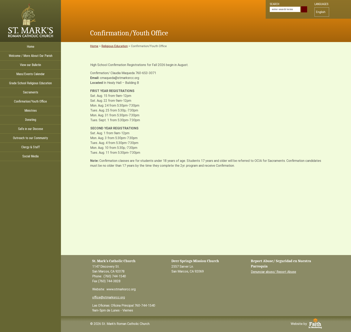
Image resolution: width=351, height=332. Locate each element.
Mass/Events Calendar (30, 74)
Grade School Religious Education (30, 83)
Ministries (30, 110)
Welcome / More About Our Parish (30, 56)
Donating (30, 120)
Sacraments (30, 92)
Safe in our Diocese (30, 129)
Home (30, 47)
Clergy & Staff (30, 147)
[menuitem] (321, 12)
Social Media (30, 156)
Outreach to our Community (30, 138)
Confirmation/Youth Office (30, 101)
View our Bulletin (30, 65)
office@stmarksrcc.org (108, 297)
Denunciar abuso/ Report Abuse (273, 272)
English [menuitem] (320, 12)
